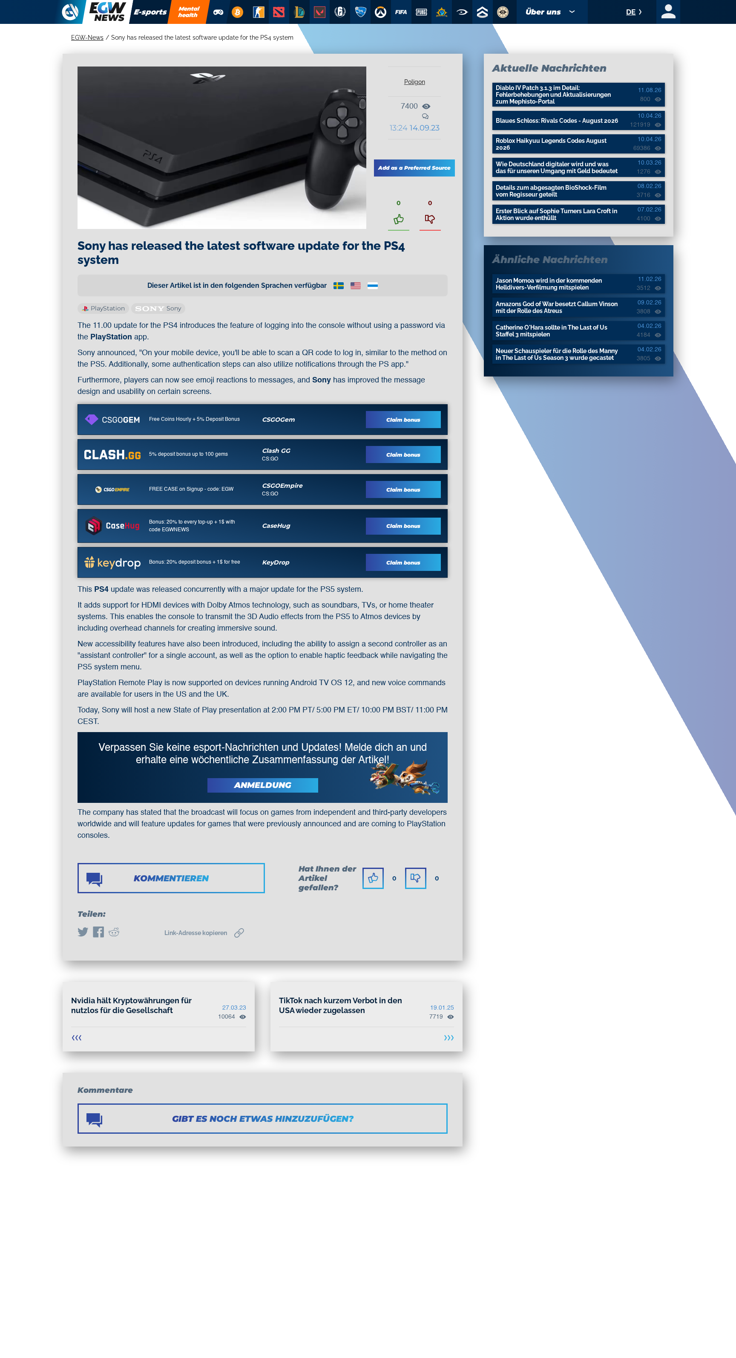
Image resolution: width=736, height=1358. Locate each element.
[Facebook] (98, 933)
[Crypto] (237, 12)
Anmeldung (262, 785)
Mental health (189, 11)
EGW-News (87, 37)
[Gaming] (218, 12)
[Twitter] (83, 933)
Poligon (414, 81)
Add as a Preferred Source (414, 168)
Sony (174, 308)
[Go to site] (112, 419)
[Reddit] (113, 933)
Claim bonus (403, 420)
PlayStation (108, 308)
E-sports (150, 12)
